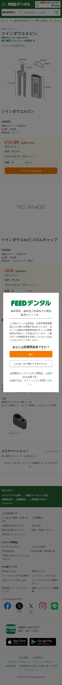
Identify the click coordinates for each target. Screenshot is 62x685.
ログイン (28, 380)
